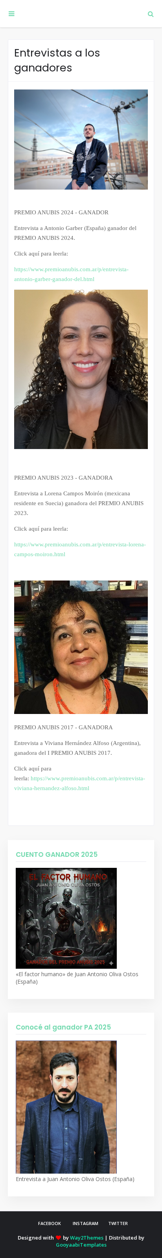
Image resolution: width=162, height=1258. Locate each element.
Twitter (118, 1223)
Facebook (49, 1223)
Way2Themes (86, 1237)
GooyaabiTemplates (81, 1244)
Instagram (85, 1223)
